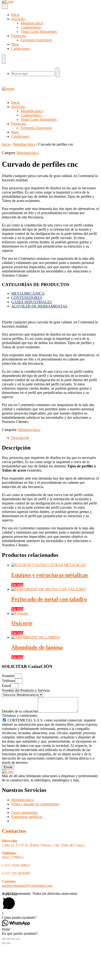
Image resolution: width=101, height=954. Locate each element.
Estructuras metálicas (26, 817)
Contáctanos (20, 48)
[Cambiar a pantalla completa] (13, 939)
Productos (18, 36)
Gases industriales (24, 812)
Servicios (18, 19)
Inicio (15, 15)
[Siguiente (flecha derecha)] (8, 943)
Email (6, 686)
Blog (15, 44)
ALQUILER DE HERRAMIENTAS (39, 306)
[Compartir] (8, 939)
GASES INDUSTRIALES (31, 302)
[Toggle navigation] (5, 6)
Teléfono (8, 681)
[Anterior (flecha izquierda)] (4, 943)
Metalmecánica (32, 23)
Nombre (8, 676)
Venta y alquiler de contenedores (35, 804)
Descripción (20, 438)
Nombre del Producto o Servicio (26, 690)
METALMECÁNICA (28, 293)
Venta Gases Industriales (39, 32)
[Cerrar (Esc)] (4, 939)
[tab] (55, 438)
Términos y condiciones (19, 715)
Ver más (17, 585)
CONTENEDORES (26, 298)
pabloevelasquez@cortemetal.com (27, 886)
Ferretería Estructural (36, 40)
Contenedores (31, 27)
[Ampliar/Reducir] (18, 939)
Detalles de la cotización (20, 711)
